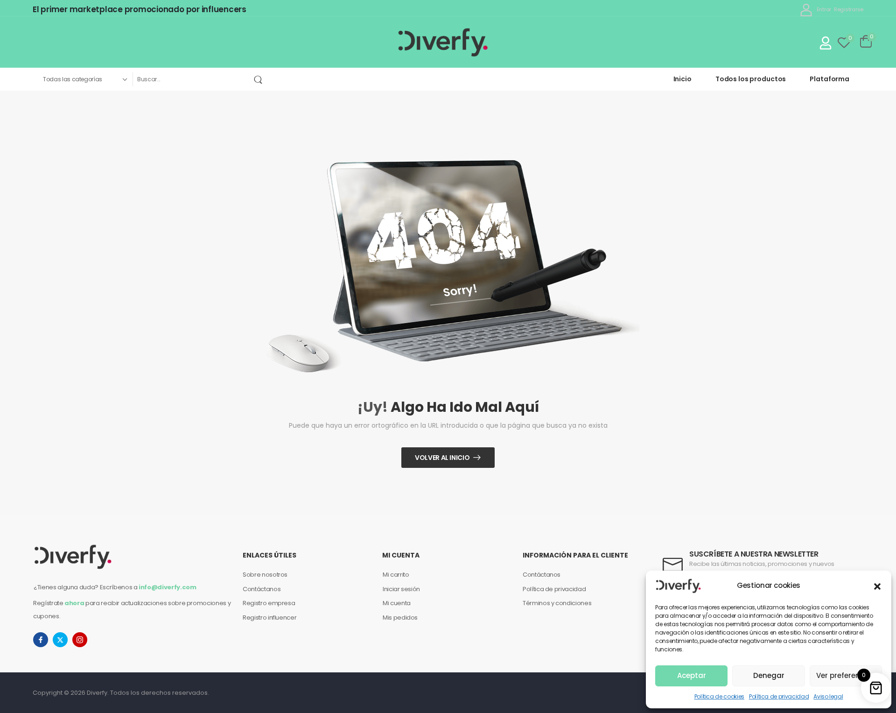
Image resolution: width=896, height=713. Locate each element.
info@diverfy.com (167, 587)
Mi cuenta (397, 603)
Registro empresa (269, 603)
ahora (74, 603)
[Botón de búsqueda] (260, 79)
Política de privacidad (779, 696)
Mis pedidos (400, 617)
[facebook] (40, 639)
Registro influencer (269, 617)
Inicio (682, 79)
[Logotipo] (444, 42)
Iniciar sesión (401, 589)
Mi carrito (396, 574)
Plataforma (829, 79)
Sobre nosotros (265, 574)
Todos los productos (750, 79)
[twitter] (60, 639)
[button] (877, 585)
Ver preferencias (845, 675)
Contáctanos (261, 589)
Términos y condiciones (557, 603)
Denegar (768, 675)
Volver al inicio (442, 457)
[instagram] (79, 639)
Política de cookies (719, 696)
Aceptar (691, 675)
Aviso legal (828, 696)
